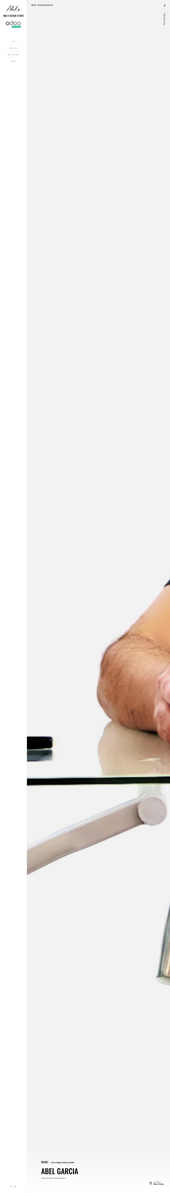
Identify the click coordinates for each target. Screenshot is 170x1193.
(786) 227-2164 (165, 19)
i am (13, 41)
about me (13, 48)
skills (13, 61)
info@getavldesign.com (45, 5)
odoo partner (13, 55)
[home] (13, 9)
